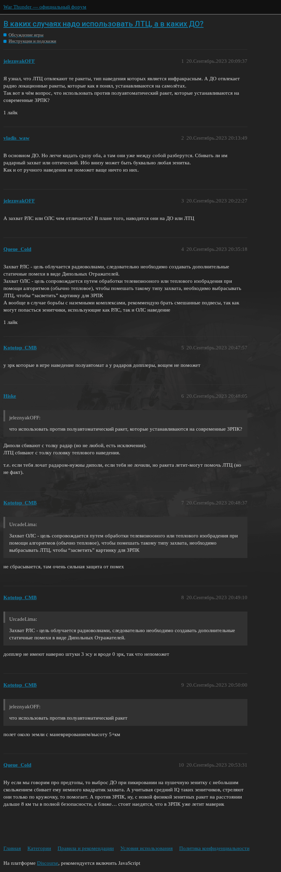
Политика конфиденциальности (214, 848)
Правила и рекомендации (86, 848)
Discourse (47, 863)
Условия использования (146, 848)
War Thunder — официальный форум (44, 7)
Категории (39, 848)
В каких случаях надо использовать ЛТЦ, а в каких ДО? (103, 24)
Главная (12, 848)
